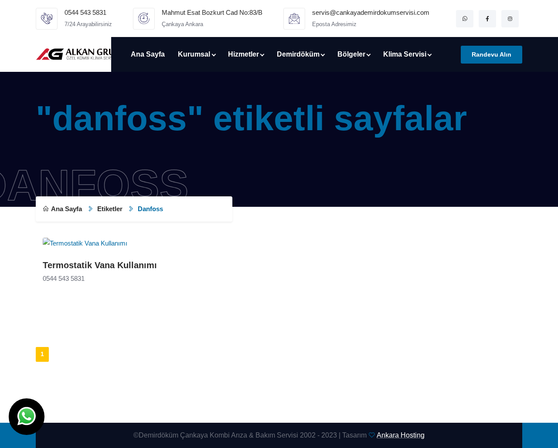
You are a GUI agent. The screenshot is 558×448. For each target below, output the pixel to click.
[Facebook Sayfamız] (487, 18)
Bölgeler (351, 54)
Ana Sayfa (148, 54)
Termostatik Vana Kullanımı (100, 265)
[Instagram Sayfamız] (510, 18)
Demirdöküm (298, 54)
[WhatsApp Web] (464, 18)
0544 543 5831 (85, 12)
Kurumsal (194, 54)
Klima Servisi (404, 54)
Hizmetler (243, 54)
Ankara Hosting (401, 435)
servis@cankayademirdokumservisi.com (370, 12)
